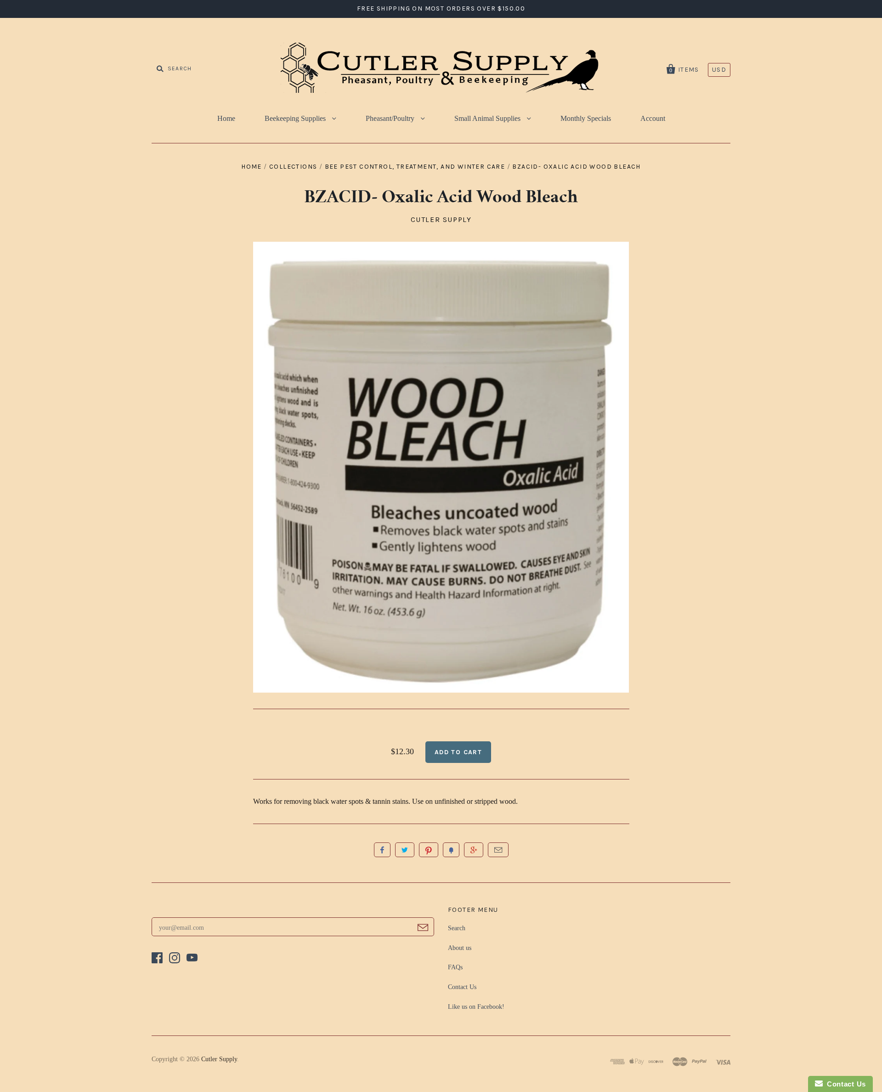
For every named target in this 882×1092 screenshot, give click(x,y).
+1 (473, 849)
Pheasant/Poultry (391, 118)
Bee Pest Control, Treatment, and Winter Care (415, 167)
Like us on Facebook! (476, 1006)
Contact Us (462, 987)
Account (652, 118)
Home (226, 118)
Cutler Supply (441, 219)
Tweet (404, 849)
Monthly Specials (585, 118)
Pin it (428, 849)
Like (382, 849)
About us (459, 947)
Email (498, 849)
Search (456, 928)
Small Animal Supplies (488, 118)
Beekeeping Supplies (296, 118)
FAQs (455, 967)
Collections (293, 167)
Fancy (451, 849)
